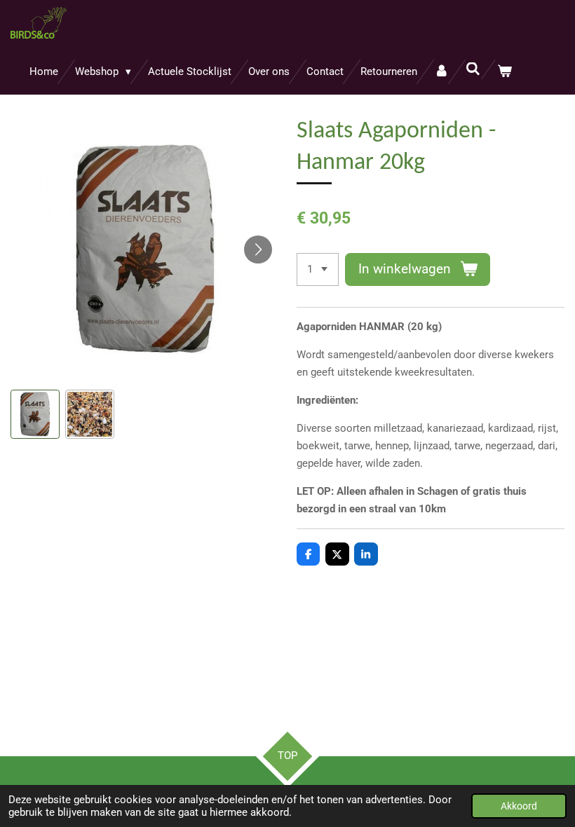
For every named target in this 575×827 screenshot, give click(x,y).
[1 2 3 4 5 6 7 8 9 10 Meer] (318, 269)
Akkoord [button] (519, 806)
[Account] (441, 72)
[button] (35, 414)
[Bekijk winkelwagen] (504, 72)
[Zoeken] (473, 69)
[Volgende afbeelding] (258, 249)
